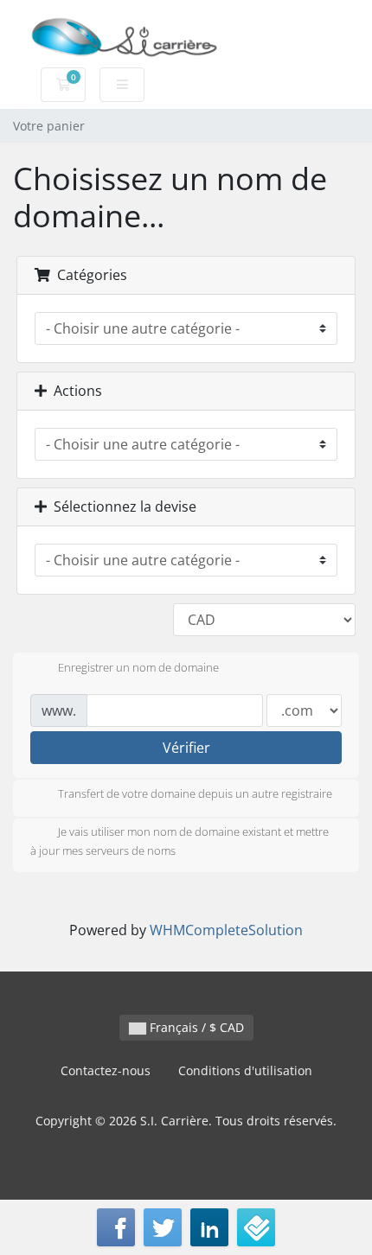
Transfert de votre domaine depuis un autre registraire (195, 794)
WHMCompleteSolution (226, 930)
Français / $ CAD (195, 1027)
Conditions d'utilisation (245, 1070)
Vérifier (186, 747)
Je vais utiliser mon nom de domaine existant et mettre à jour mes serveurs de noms (179, 842)
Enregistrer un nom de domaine (138, 667)
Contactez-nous (106, 1070)
